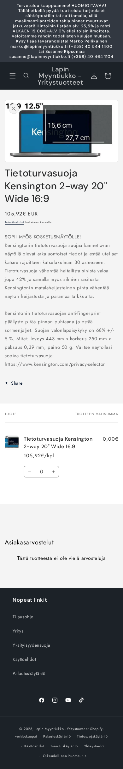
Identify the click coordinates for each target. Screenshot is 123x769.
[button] (13, 76)
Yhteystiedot (94, 746)
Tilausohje (23, 617)
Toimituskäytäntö (64, 746)
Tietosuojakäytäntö (92, 736)
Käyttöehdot (24, 659)
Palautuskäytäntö (29, 673)
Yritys (18, 631)
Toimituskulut (14, 222)
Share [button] (17, 383)
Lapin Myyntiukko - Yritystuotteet (62, 728)
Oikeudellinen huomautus (64, 755)
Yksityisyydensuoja (31, 645)
